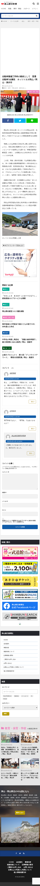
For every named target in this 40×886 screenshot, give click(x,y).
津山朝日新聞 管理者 (18, 436)
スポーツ (27, 8)
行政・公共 (8, 348)
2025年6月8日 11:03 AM (12, 416)
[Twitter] (20, 120)
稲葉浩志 (16, 696)
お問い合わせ (8, 663)
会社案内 (6, 643)
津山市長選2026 (7, 696)
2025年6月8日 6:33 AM (12, 379)
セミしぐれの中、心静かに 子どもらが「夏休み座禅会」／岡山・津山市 (10, 775)
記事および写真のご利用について (14, 667)
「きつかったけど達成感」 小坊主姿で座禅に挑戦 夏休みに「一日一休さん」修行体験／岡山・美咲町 (30, 750)
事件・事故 (17, 8)
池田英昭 (13, 373)
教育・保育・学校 (33, 21)
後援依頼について (9, 651)
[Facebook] (8, 120)
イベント (35, 8)
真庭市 (6, 332)
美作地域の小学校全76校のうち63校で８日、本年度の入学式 (19, 325)
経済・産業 (18, 88)
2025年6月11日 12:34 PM (14, 441)
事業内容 (6, 647)
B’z (32, 696)
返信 (32, 401)
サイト (4, 510)
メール (5, 501)
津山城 (5, 698)
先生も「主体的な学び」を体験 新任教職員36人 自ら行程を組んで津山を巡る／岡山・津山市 (10, 750)
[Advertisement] (20, 38)
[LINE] (32, 120)
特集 (9, 8)
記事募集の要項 (8, 655)
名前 (4, 492)
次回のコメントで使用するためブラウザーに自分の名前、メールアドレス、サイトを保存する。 (19, 521)
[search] (36, 16)
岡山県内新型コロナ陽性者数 (13, 311)
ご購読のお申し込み (10, 659)
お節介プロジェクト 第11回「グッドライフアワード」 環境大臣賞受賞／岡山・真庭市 (20, 356)
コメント (5, 472)
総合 (23, 21)
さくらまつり (25, 696)
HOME (3, 8)
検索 (5, 713)
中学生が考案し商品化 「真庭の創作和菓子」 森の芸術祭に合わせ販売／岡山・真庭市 (20, 340)
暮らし (24, 88)
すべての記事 (14, 21)
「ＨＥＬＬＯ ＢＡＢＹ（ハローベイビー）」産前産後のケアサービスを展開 (19, 297)
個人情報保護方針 (9, 671)
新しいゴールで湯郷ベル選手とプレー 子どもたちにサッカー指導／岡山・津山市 (29, 776)
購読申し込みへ (20, 812)
